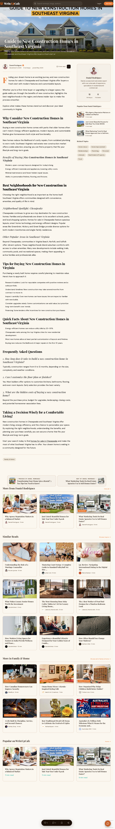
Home (4, 10)
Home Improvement (98, 147)
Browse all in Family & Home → (101, 659)
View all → (107, 489)
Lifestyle (82, 155)
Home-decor (83, 147)
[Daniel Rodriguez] (5, 66)
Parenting (95, 151)
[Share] (68, 823)
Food (80, 159)
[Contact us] (108, 823)
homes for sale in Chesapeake (44, 441)
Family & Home (13, 10)
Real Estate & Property (96, 155)
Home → (108, 741)
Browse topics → (105, 537)
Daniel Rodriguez (15, 65)
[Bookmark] (61, 823)
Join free (109, 3)
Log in (99, 3)
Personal (106, 151)
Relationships (83, 151)
